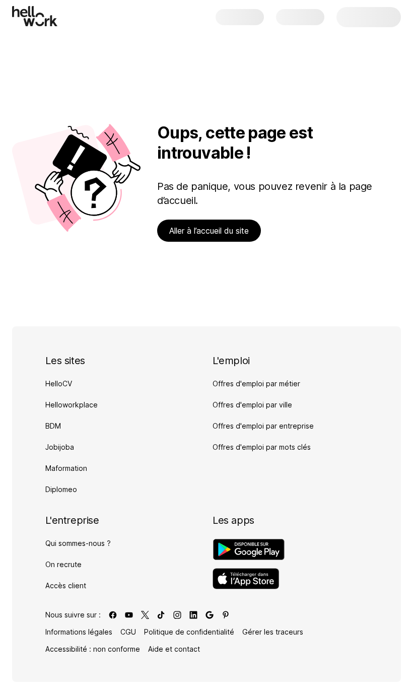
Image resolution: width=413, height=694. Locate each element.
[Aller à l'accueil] (34, 16)
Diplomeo (61, 489)
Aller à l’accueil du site (209, 231)
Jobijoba (59, 447)
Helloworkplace (71, 404)
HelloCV (58, 383)
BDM (53, 426)
